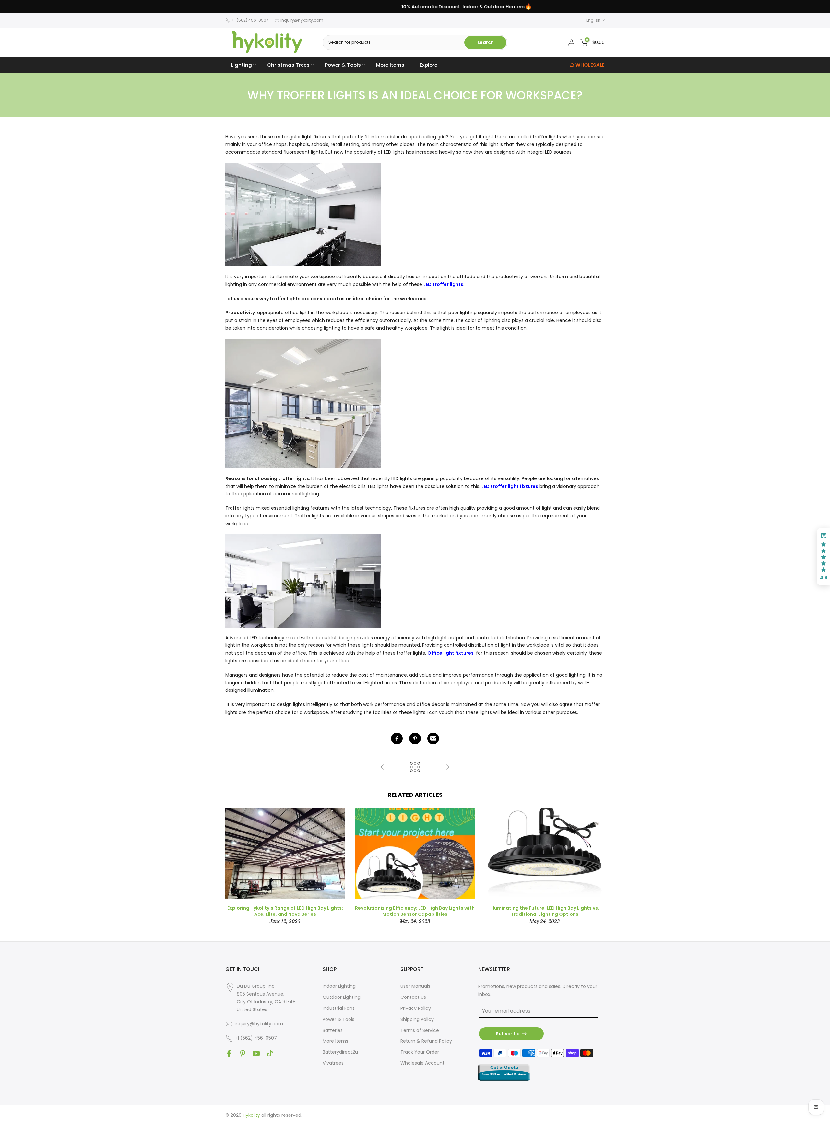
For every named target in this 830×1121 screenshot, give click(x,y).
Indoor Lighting (339, 986)
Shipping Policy (417, 1019)
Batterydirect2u (340, 1052)
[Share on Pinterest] (415, 738)
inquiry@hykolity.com (301, 20)
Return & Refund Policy (426, 1041)
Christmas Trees (288, 65)
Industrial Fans (339, 1008)
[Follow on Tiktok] (270, 1053)
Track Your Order (419, 1052)
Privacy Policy (415, 1008)
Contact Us (413, 997)
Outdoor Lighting (342, 997)
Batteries (333, 1030)
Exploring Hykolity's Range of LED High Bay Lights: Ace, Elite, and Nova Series (285, 910)
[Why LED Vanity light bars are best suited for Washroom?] (382, 767)
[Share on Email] (433, 738)
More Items (390, 65)
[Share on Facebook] (397, 738)
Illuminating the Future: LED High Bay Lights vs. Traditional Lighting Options (544, 910)
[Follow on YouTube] (256, 1053)
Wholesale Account (422, 1063)
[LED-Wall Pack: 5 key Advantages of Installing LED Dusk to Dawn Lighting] (447, 767)
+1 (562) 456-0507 (249, 20)
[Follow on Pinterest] (242, 1053)
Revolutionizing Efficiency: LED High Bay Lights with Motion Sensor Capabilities (415, 910)
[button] (823, 556)
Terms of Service (419, 1030)
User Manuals (415, 986)
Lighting (241, 65)
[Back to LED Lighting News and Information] (415, 767)
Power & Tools (343, 65)
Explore (428, 65)
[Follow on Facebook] (229, 1053)
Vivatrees (333, 1063)
